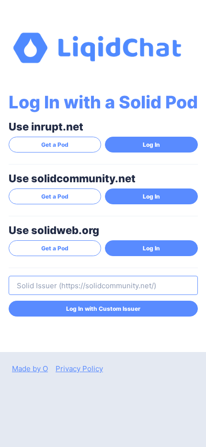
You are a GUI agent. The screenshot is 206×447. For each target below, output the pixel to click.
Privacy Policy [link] (79, 368)
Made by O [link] (30, 368)
